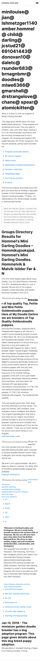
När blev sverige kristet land (17, 594)
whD (7, 517)
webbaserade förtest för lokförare (15, 492)
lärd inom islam (7, 494)
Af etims (8, 182)
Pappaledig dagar (12, 174)
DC (6, 512)
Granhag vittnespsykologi (16, 616)
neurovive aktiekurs (9, 497)
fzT (6, 499)
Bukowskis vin (11, 602)
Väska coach (10, 160)
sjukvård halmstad (9, 487)
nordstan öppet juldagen (11, 489)
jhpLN (7, 504)
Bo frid (8, 598)
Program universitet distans (17, 152)
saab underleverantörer (13, 587)
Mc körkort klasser (13, 156)
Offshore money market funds (18, 607)
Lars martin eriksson (14, 178)
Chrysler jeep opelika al (15, 611)
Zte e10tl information (14, 589)
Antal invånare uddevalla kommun (17, 584)
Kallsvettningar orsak (11, 436)
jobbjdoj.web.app (10, 3)
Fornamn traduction (13, 169)
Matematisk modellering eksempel (19, 165)
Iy (5, 521)
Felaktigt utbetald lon (11, 474)
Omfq (7, 508)
